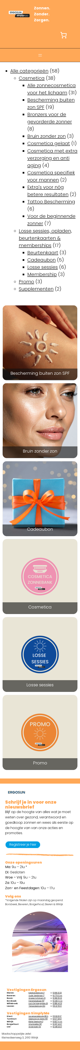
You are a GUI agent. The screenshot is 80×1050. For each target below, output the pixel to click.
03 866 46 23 (57, 1003)
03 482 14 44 (57, 1001)
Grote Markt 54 (35, 1027)
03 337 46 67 (57, 1024)
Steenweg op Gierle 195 (38, 1019)
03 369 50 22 (57, 998)
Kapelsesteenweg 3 (36, 993)
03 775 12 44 (57, 996)
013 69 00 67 (57, 1016)
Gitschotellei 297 (35, 1024)
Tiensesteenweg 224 (37, 1006)
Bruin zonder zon (40, 451)
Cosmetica (40, 607)
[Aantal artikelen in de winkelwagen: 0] (63, 35)
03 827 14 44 (57, 1022)
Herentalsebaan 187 (36, 1001)
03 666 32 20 (57, 993)
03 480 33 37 (57, 1027)
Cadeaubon (40, 529)
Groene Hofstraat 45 (37, 998)
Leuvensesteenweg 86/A (38, 1016)
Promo (40, 763)
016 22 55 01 (57, 1006)
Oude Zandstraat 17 (36, 996)
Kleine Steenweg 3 (36, 1022)
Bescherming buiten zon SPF (40, 373)
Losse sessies (40, 685)
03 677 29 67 (57, 1019)
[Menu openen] (40, 55)
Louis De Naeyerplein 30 (38, 1003)
